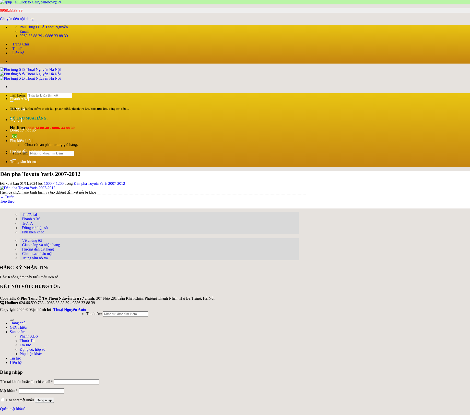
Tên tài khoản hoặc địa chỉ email (26, 382)
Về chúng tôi (32, 240)
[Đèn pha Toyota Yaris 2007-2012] (27, 188)
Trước (7, 197)
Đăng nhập (44, 400)
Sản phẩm (17, 332)
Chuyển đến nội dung (17, 19)
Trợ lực (15, 120)
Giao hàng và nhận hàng (41, 245)
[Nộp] (12, 320)
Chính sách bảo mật (37, 253)
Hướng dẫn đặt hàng (26, 151)
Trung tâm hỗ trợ (23, 162)
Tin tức (17, 48)
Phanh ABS (19, 99)
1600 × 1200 (54, 183)
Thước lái (17, 109)
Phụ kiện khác (21, 141)
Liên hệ (18, 53)
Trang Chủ (20, 44)
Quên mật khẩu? (12, 409)
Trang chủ (17, 323)
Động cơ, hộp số (23, 130)
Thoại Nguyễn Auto (69, 309)
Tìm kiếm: (94, 314)
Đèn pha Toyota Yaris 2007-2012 (99, 183)
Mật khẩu (9, 391)
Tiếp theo (9, 201)
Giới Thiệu (18, 327)
